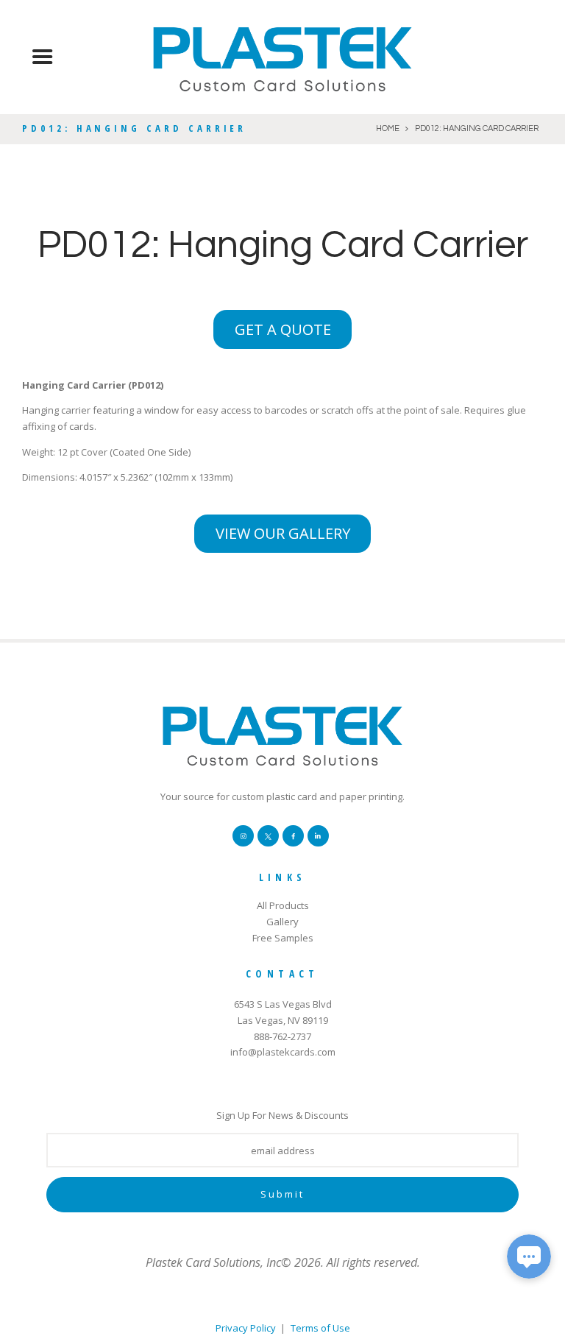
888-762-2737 (282, 1036)
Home (387, 128)
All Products (283, 905)
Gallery (282, 921)
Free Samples (282, 937)
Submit (282, 1194)
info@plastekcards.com (282, 1051)
